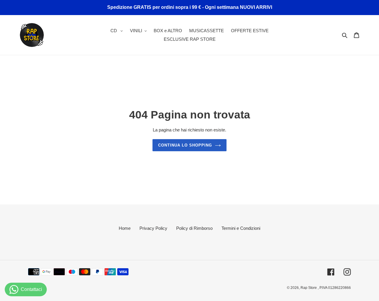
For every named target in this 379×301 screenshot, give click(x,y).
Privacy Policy (153, 228)
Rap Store (309, 288)
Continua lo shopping (185, 145)
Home (125, 228)
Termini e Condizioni (240, 228)
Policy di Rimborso (194, 228)
